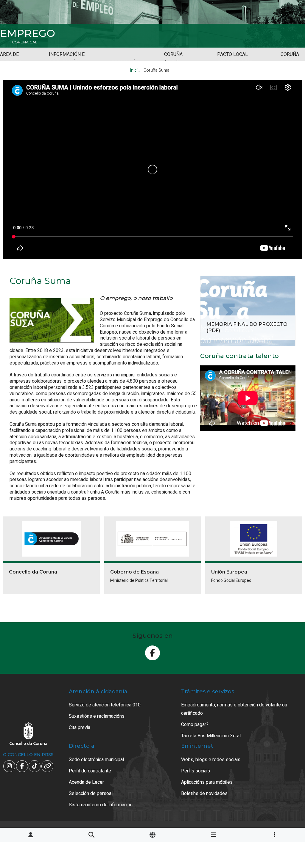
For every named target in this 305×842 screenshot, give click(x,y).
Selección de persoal (91, 793)
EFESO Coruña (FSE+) (173, 54)
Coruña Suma (290, 58)
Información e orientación (67, 58)
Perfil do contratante (90, 771)
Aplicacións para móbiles (207, 782)
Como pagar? (194, 724)
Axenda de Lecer (86, 782)
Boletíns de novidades (204, 793)
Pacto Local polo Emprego (235, 58)
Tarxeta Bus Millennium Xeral (211, 735)
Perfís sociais (195, 771)
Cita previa (79, 727)
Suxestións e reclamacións (97, 716)
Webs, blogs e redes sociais (210, 759)
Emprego (27, 33)
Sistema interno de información (101, 804)
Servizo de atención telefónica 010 (105, 705)
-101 (281, 788)
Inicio (135, 70)
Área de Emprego (11, 58)
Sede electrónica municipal (96, 759)
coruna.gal (24, 42)
